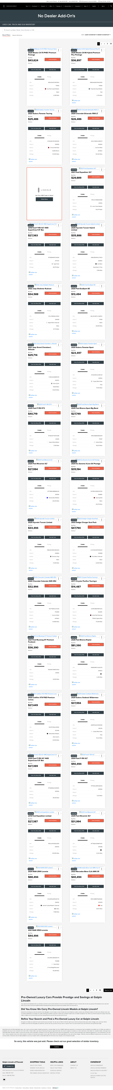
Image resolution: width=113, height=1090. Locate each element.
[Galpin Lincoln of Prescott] (10, 6)
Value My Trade (52, 69)
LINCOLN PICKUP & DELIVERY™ (98, 1070)
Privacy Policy (18, 1087)
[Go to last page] (111, 43)
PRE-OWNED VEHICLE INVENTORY (39, 1073)
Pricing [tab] (49, 77)
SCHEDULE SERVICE (56, 1070)
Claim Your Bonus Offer (36, 69)
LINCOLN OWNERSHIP (96, 1065)
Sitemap (31, 1087)
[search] (111, 6)
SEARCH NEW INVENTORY (37, 1070)
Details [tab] (39, 77)
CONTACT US (74, 1065)
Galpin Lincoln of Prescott (8, 1087)
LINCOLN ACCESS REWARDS (98, 1068)
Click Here (44, 199)
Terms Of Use (26, 1087)
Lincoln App (93, 1073)
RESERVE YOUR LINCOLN (37, 1068)
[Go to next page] (107, 43)
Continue (56, 1047)
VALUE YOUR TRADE (36, 1065)
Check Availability (53, 59)
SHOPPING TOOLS (37, 1062)
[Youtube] (4, 1079)
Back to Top (108, 990)
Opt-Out (49, 1087)
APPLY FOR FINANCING (56, 1065)
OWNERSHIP (95, 1062)
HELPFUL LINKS (56, 1062)
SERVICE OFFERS (55, 1073)
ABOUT (73, 1062)
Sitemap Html (37, 1087)
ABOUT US (73, 1068)
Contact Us (10, 1066)
